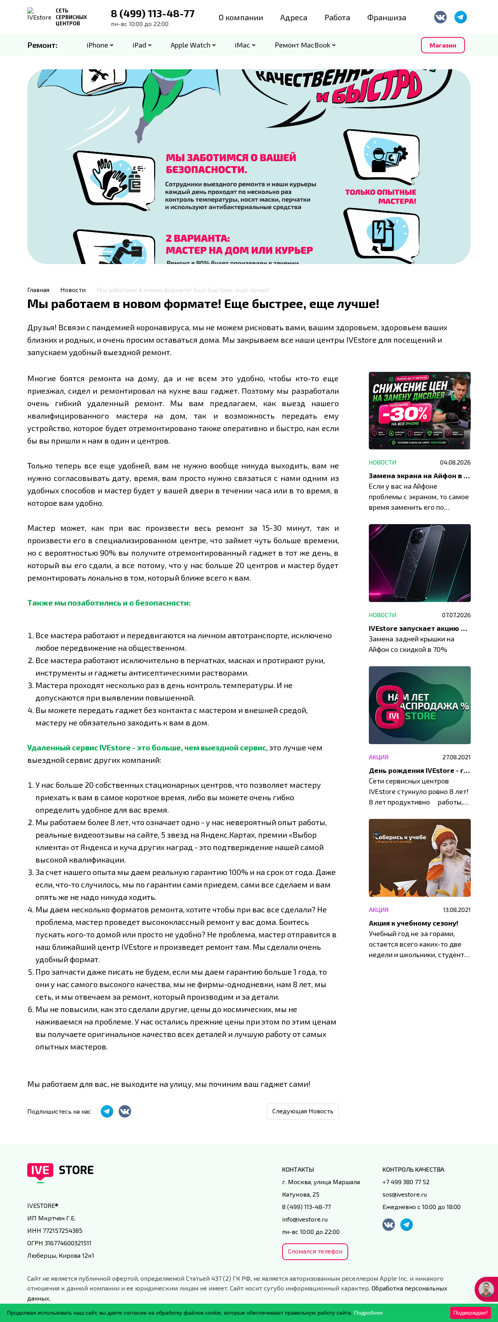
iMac (242, 44)
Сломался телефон (315, 1251)
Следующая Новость (302, 1110)
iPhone (97, 44)
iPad (139, 44)
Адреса (293, 17)
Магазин (443, 45)
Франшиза (386, 17)
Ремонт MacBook (302, 44)
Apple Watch (190, 44)
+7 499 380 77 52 (406, 1181)
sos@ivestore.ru (404, 1194)
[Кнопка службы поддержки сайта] (486, 1289)
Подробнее (368, 1313)
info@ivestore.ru (305, 1219)
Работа (337, 17)
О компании (241, 17)
